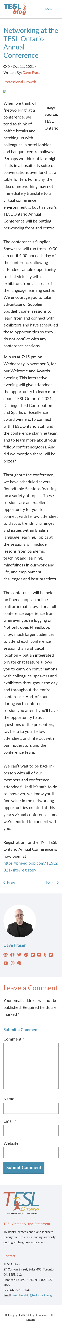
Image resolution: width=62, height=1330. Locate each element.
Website (11, 1143)
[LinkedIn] (33, 956)
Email (9, 1121)
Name (10, 1099)
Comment (13, 1039)
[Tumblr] (45, 956)
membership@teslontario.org (32, 1295)
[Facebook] (12, 956)
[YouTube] (5, 964)
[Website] (5, 956)
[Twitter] (19, 956)
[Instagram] (12, 964)
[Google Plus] (26, 956)
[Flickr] (39, 956)
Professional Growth (19, 82)
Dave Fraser (32, 73)
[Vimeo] (51, 956)
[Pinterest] (19, 964)
